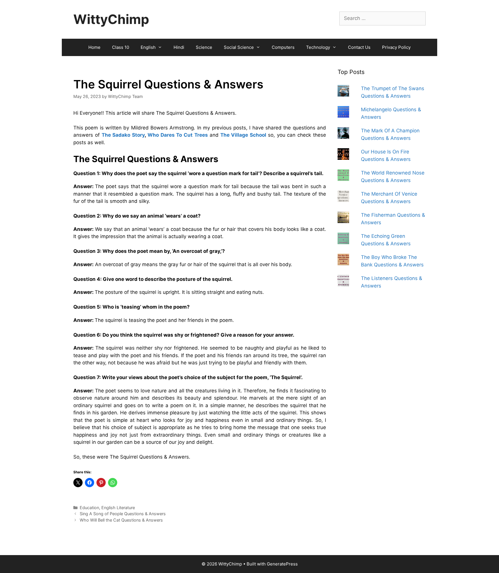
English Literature (118, 507)
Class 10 (120, 47)
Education (89, 507)
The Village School (243, 135)
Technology (318, 47)
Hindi (179, 47)
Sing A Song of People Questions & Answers (123, 513)
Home (94, 47)
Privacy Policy (396, 47)
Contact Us (359, 47)
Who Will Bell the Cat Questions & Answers (121, 520)
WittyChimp (111, 19)
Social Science (239, 47)
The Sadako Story (123, 135)
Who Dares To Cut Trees (178, 135)
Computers (283, 47)
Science (204, 47)
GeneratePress (282, 564)
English (148, 47)
